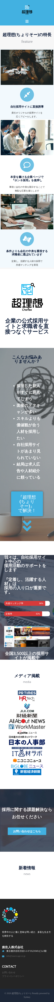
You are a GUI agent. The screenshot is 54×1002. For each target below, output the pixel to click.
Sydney (27, 997)
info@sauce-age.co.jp (15, 956)
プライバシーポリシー (13, 976)
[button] (27, 503)
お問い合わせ (8, 972)
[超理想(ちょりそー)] (27, 9)
